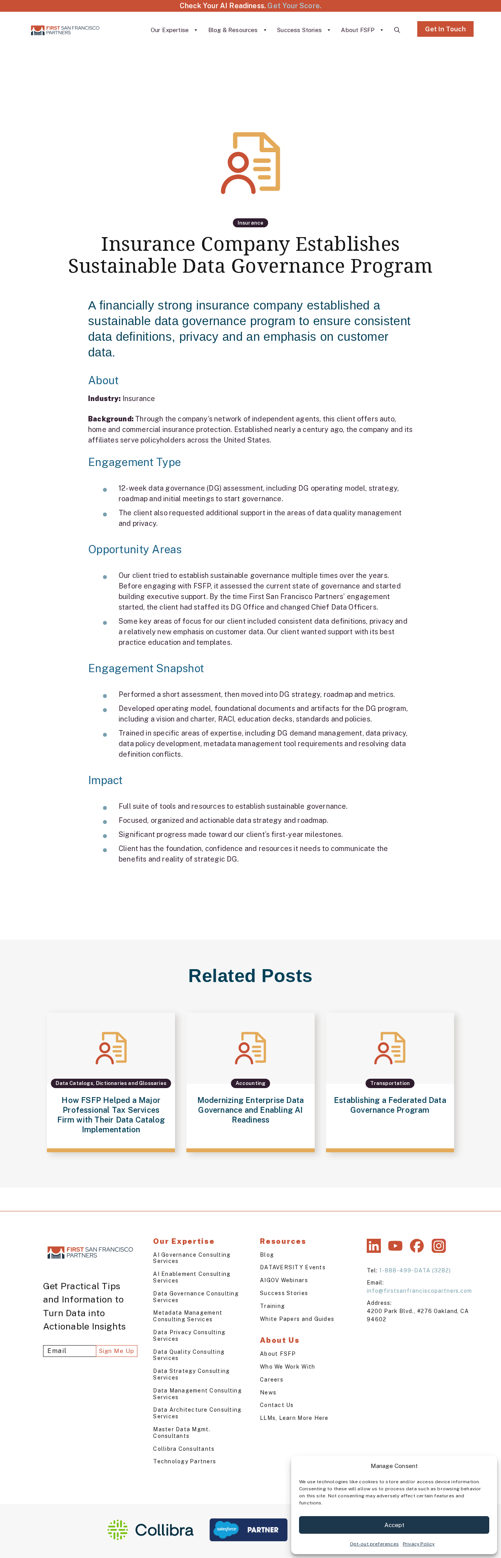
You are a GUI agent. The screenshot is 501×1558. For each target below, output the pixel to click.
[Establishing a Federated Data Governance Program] (390, 1082)
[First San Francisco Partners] (65, 30)
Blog (267, 1255)
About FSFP (358, 30)
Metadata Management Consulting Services (187, 1316)
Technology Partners (184, 1461)
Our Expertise (171, 30)
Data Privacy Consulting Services (189, 1335)
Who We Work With (287, 1367)
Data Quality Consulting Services (189, 1355)
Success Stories (300, 30)
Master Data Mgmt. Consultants (181, 1432)
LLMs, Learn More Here (294, 1418)
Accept (394, 1525)
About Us (280, 1340)
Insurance (251, 223)
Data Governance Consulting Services (196, 1296)
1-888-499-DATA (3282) (415, 1270)
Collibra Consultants (183, 1449)
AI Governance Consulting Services (192, 1258)
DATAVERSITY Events (293, 1267)
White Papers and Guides (297, 1319)
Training (272, 1306)
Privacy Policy (419, 1544)
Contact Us (277, 1405)
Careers (271, 1379)
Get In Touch (445, 29)
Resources (283, 1241)
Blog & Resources (234, 30)
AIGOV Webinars (284, 1280)
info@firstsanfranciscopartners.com (419, 1291)
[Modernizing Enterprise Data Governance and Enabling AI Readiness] (250, 1082)
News (268, 1392)
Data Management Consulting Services (197, 1393)
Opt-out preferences (374, 1544)
